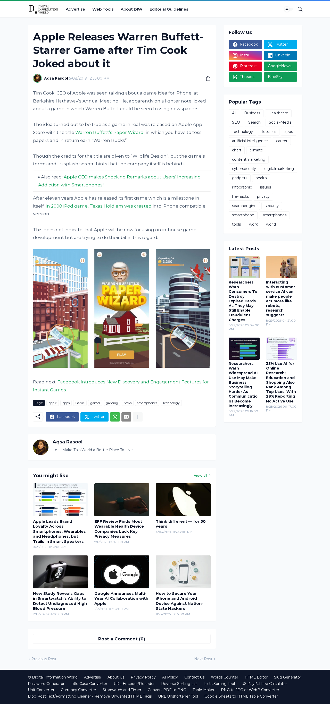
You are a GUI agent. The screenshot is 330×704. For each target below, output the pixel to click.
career (281, 141)
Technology (171, 403)
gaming (112, 403)
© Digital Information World (53, 677)
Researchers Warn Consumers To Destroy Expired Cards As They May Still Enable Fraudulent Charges (243, 301)
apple (52, 403)
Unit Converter (41, 690)
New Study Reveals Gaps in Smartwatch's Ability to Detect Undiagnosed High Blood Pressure (60, 601)
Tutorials (268, 131)
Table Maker (203, 690)
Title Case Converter (89, 683)
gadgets (239, 178)
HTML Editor (256, 677)
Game (80, 403)
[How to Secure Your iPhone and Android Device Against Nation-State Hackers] (183, 571)
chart (236, 150)
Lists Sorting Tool (219, 683)
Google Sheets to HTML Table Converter (241, 696)
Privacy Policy (143, 677)
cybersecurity (244, 168)
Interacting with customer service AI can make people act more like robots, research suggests (280, 298)
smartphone (243, 215)
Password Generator (46, 683)
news (127, 403)
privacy (263, 196)
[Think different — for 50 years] (183, 499)
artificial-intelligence (250, 141)
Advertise (75, 9)
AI (234, 113)
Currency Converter (78, 690)
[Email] (126, 417)
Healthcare (278, 113)
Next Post (203, 659)
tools (236, 224)
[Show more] (138, 417)
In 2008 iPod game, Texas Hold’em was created (99, 206)
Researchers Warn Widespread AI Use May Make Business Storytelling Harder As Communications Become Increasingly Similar (243, 384)
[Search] (298, 9)
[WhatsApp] (115, 417)
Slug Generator (287, 677)
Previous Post (43, 659)
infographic (242, 187)
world (271, 224)
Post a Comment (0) (121, 638)
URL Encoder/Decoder (134, 683)
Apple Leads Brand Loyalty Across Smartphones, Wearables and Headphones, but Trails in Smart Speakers (59, 531)
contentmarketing (248, 159)
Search (254, 122)
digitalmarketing (279, 168)
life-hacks (240, 196)
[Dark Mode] (288, 9)
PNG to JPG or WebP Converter (250, 690)
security (272, 205)
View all (200, 475)
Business (252, 113)
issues (265, 187)
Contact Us (194, 677)
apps (66, 403)
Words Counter (224, 677)
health (261, 178)
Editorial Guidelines (169, 9)
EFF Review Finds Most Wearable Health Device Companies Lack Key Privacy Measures (119, 529)
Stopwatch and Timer (122, 690)
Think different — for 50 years (181, 524)
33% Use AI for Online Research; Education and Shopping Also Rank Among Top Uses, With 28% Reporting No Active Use (281, 382)
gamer (95, 403)
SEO (236, 122)
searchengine (244, 205)
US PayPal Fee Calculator (264, 683)
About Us (116, 677)
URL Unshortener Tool (178, 696)
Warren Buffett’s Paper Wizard (109, 132)
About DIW (131, 9)
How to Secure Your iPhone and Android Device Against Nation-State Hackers (179, 601)
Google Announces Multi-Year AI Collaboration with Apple (121, 598)
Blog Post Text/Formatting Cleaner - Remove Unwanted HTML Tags (90, 696)
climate (256, 150)
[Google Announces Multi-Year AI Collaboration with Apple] (121, 571)
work (253, 224)
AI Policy (170, 677)
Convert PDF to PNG (167, 690)
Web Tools (102, 9)
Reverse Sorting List (179, 683)
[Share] (206, 78)
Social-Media (280, 122)
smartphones (147, 403)
